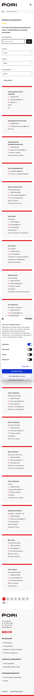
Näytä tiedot (25, 366)
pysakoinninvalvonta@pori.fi (18, 150)
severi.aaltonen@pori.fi (17, 430)
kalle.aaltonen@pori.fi (16, 460)
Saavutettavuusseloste (16, 691)
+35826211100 (14, 97)
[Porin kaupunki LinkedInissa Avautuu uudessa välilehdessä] (11, 632)
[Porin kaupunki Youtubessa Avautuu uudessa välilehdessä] (8, 632)
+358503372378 (15, 575)
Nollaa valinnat (9, 80)
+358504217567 (15, 487)
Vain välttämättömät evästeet (17, 376)
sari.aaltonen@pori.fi (16, 313)
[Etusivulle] (9, 4)
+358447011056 (15, 516)
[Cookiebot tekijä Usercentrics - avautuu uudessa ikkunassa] (25, 319)
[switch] (29, 349)
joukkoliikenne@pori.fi (16, 171)
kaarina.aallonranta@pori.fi (18, 195)
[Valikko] (30, 5)
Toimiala (13, 49)
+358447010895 (15, 545)
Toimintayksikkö (15, 69)
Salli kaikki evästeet (17, 371)
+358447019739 (15, 281)
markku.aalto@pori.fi (16, 283)
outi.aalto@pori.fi (15, 254)
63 (4, 603)
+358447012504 (15, 251)
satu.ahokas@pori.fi (16, 578)
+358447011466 (15, 428)
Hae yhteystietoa (7, 37)
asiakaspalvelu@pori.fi (16, 99)
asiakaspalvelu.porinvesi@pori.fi (19, 126)
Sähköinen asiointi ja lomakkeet (12, 649)
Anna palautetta (8, 646)
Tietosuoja (5, 691)
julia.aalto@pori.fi (15, 224)
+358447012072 (15, 310)
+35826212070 (14, 123)
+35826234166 (14, 147)
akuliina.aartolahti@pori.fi (18, 519)
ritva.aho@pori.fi (15, 548)
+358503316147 (15, 222)
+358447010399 (15, 457)
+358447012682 (15, 398)
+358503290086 (15, 192)
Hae (29, 41)
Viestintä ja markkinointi (10, 653)
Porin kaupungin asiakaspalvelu (12, 677)
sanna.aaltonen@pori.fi (17, 401)
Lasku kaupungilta (8, 663)
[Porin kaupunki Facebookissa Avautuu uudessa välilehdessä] (3, 632)
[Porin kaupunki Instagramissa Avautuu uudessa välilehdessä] (6, 632)
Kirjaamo (5, 681)
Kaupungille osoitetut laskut (11, 667)
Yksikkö (12, 59)
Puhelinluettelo (7, 643)
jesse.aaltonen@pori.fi (16, 489)
